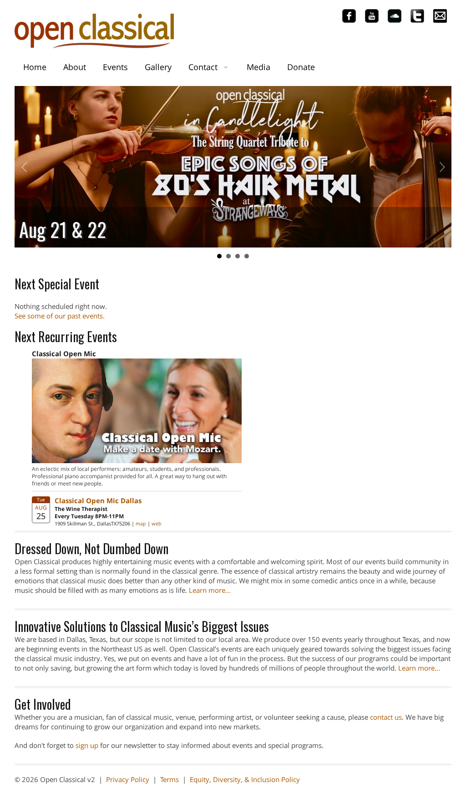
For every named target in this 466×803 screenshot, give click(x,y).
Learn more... (210, 590)
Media (258, 66)
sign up (87, 745)
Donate (301, 66)
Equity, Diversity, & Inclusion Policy (245, 779)
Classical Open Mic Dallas (98, 500)
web (157, 523)
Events (115, 66)
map (141, 523)
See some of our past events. (60, 315)
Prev (26, 167)
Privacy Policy (127, 779)
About (74, 66)
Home (34, 66)
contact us (386, 717)
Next (439, 167)
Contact (203, 66)
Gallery (158, 66)
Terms (169, 779)
